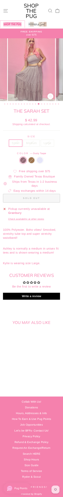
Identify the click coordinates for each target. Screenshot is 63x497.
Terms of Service (31, 470)
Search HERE (31, 453)
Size (31, 136)
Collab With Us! (31, 401)
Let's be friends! (31, 487)
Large (47, 143)
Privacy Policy (31, 436)
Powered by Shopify (31, 494)
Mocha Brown (31, 160)
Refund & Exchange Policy (32, 442)
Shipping (17, 124)
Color (31, 153)
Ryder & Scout (31, 476)
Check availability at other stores (26, 219)
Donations (31, 407)
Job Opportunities (31, 424)
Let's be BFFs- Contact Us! (31, 430)
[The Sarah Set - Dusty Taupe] (9, 366)
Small (15, 143)
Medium (31, 143)
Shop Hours (31, 459)
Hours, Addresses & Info (31, 413)
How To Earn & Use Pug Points (31, 418)
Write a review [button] (31, 296)
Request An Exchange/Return (31, 447)
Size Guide (31, 465)
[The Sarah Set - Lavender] (17, 366)
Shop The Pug (31, 10)
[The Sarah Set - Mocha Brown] (13, 366)
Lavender (39, 160)
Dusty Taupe (23, 160)
